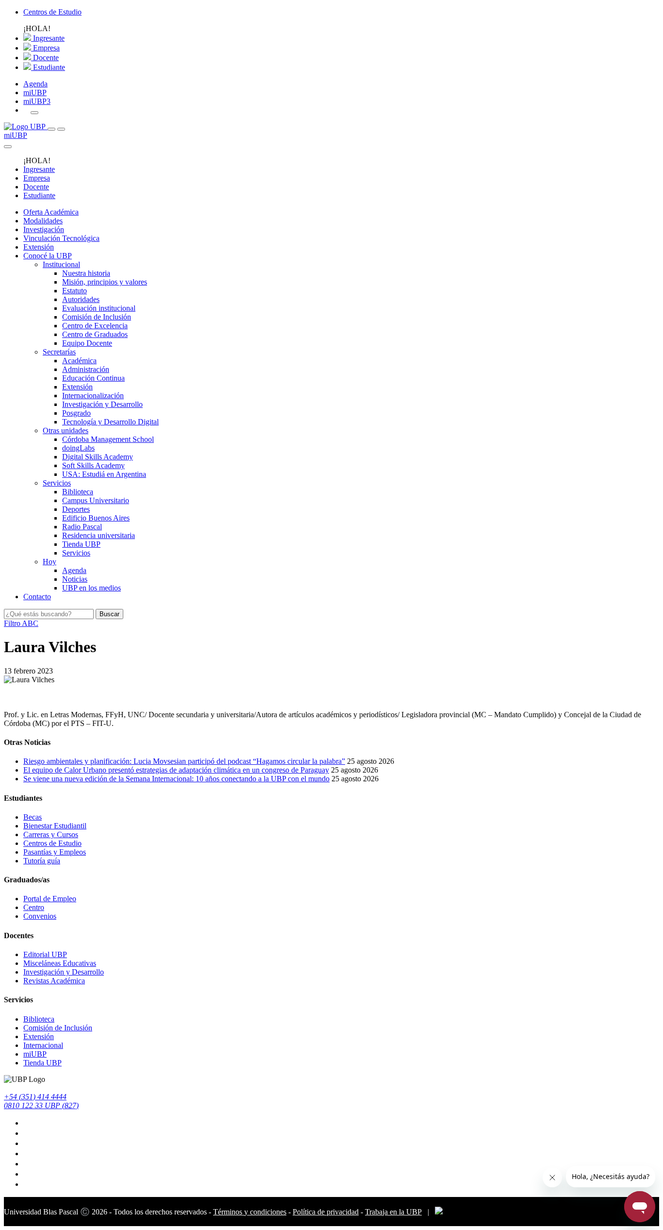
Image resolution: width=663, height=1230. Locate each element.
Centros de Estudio (52, 12)
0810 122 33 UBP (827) (41, 1105)
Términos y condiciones (249, 1212)
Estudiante (48, 67)
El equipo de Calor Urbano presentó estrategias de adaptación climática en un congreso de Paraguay (176, 770)
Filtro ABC (21, 623)
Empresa (45, 48)
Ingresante (48, 38)
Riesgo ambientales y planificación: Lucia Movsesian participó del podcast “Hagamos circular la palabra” (184, 761)
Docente (45, 57)
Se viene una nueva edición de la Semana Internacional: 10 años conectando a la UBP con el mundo (176, 779)
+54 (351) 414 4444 (35, 1097)
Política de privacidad (326, 1212)
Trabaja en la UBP (393, 1212)
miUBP (35, 92)
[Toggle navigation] (51, 129)
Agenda (35, 84)
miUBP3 (36, 101)
